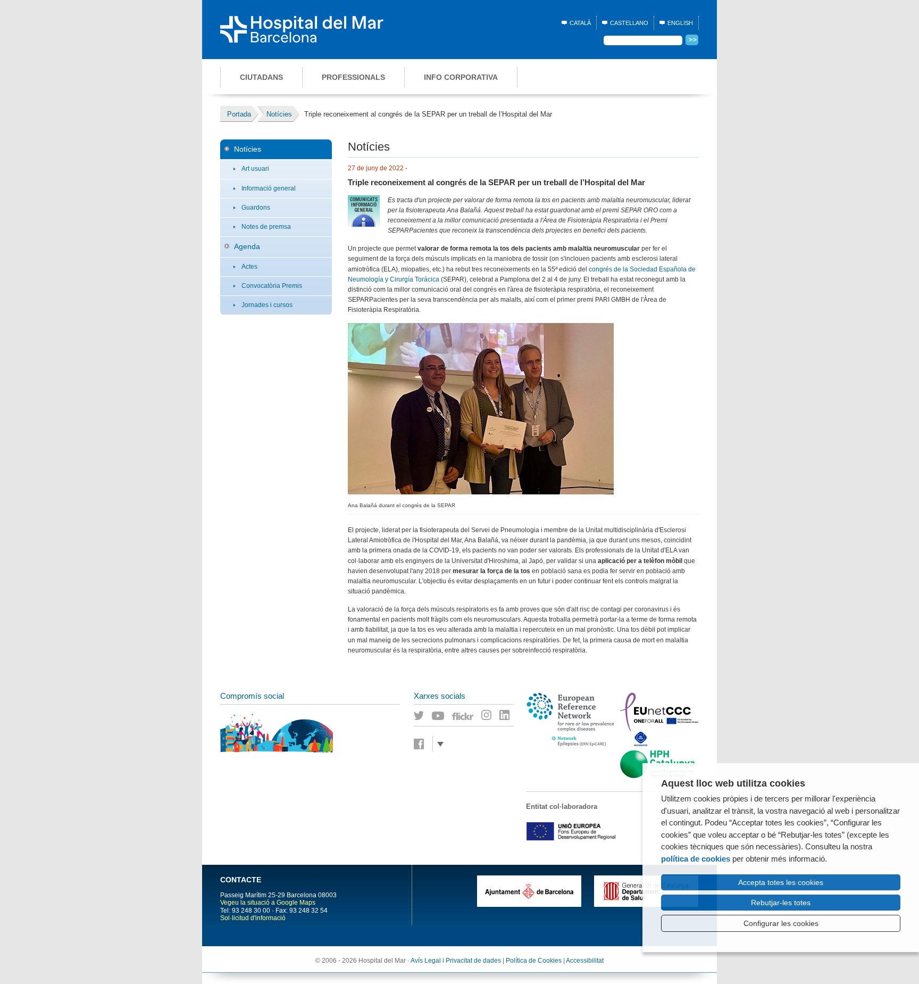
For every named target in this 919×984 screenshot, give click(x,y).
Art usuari (255, 168)
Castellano (629, 23)
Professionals (353, 77)
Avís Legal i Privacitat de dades (456, 960)
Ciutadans (261, 77)
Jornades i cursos (267, 305)
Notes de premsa (266, 226)
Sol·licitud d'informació (253, 918)
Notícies (247, 149)
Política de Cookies (534, 960)
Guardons (255, 207)
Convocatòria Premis (271, 286)
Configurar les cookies (780, 923)
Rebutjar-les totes (781, 902)
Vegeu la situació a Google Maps (267, 902)
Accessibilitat (585, 960)
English (680, 23)
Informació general (268, 188)
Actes (249, 266)
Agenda (247, 246)
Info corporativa (461, 77)
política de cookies (695, 858)
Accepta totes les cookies (780, 882)
